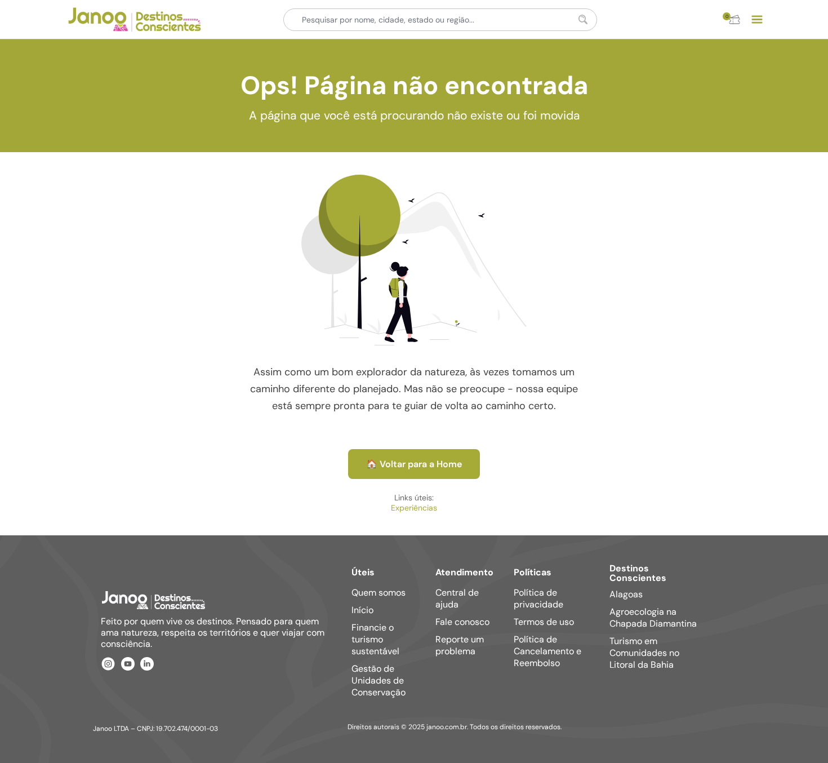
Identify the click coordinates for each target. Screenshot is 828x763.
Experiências (414, 508)
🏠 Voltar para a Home (414, 464)
